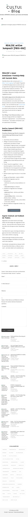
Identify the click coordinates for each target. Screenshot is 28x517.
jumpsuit (16, 255)
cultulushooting (8, 458)
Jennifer (13, 471)
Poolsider (19, 477)
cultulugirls (13, 455)
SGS (13, 487)
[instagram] (14, 1)
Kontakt (6, 512)
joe (20, 471)
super (15, 493)
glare (22, 462)
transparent (6, 496)
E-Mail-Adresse (5, 283)
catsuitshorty (10, 253)
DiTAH (17, 458)
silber (22, 490)
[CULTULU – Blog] (14, 8)
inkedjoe (21, 465)
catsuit (3, 253)
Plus (12, 477)
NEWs (11, 43)
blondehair (19, 452)
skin (4, 493)
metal (12, 474)
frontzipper (10, 255)
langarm (5, 474)
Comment (3, 306)
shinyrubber (6, 490)
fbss (16, 253)
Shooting (15, 490)
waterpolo (16, 496)
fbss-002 (21, 253)
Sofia (9, 493)
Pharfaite (5, 477)
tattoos (22, 493)
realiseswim (16, 257)
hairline (13, 465)
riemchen (12, 481)
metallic (19, 474)
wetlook (5, 499)
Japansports (6, 468)
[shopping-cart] (18, 1)
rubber (20, 484)
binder (4, 452)
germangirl (14, 462)
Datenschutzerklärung (18, 512)
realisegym (10, 257)
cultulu (5, 261)
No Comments (19, 51)
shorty (23, 257)
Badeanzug (13, 449)
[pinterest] (16, 1)
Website (3, 290)
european (5, 462)
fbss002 (4, 255)
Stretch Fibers (18, 43)
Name (3, 276)
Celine (4, 455)
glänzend (5, 465)
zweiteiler (14, 499)
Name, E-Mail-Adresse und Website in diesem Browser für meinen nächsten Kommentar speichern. (12, 301)
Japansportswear (18, 468)
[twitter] (12, 1)
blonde (11, 452)
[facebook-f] (9, 1)
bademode (22, 449)
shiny (18, 487)
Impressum (10, 512)
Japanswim (6, 471)
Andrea (5, 449)
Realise (7, 43)
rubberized (6, 487)
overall (22, 255)
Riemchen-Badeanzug (9, 484)
